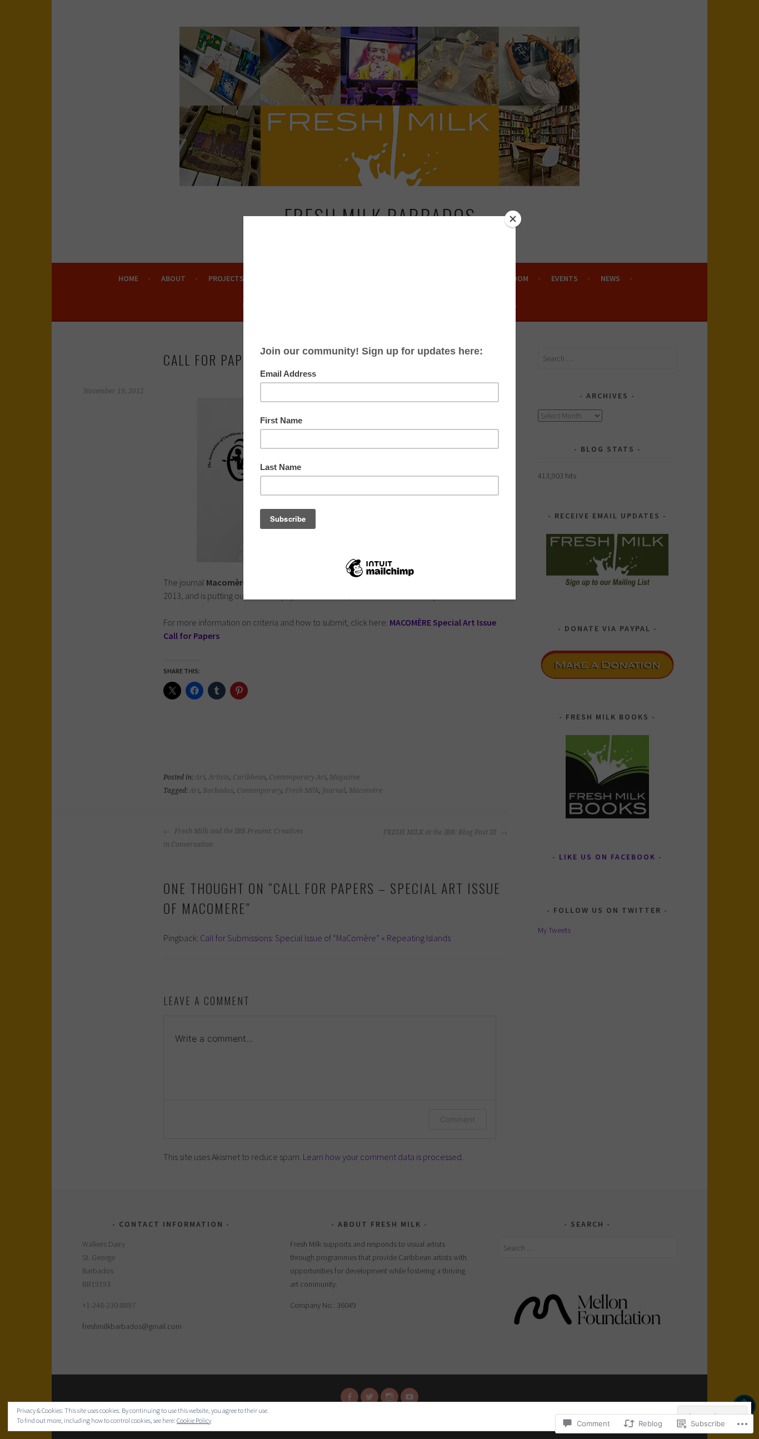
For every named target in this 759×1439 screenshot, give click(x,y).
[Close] (513, 219)
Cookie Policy (194, 1420)
